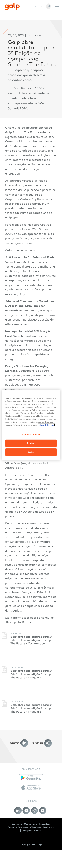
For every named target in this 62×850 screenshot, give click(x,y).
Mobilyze (31, 574)
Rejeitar (31, 443)
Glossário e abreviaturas (42, 827)
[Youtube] (26, 810)
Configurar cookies (31, 434)
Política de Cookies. (46, 425)
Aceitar (31, 452)
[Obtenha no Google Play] (31, 777)
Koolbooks (34, 533)
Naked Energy (21, 592)
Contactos (17, 824)
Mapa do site (30, 824)
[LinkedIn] (18, 810)
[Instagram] (34, 810)
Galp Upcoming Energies (26, 482)
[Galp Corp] (12, 6)
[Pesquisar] (48, 6)
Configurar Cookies (31, 830)
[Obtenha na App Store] (31, 787)
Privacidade (44, 824)
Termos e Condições (18, 827)
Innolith (10, 560)
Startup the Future (18, 622)
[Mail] (43, 810)
